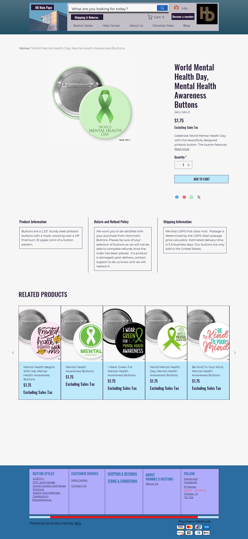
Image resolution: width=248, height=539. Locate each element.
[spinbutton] (183, 165)
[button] (157, 17)
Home (24, 48)
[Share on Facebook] (177, 197)
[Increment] (189, 165)
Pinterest (190, 486)
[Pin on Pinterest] (184, 197)
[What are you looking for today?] (162, 8)
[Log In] (176, 8)
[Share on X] (199, 197)
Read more (181, 149)
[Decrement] (177, 165)
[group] (124, 353)
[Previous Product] (13, 352)
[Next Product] (235, 352)
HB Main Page (43, 7)
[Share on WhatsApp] (191, 197)
